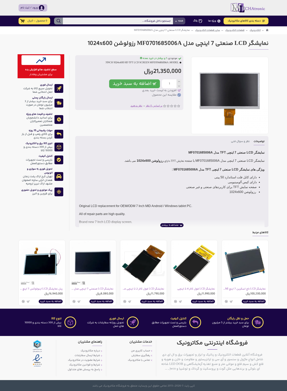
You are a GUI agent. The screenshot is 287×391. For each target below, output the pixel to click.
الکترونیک (255, 30)
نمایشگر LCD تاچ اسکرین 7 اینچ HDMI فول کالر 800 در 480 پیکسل (244, 289)
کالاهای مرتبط (260, 233)
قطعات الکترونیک (234, 30)
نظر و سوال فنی (240, 142)
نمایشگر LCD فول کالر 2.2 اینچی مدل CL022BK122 (142, 289)
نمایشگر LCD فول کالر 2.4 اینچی (196, 289)
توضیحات (259, 142)
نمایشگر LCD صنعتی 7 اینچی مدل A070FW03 (91, 289)
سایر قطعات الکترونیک (207, 30)
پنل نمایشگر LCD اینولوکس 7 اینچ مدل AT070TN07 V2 (41, 289)
